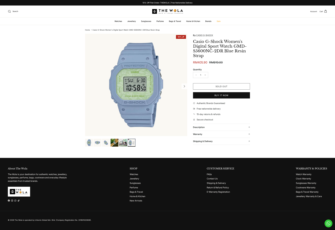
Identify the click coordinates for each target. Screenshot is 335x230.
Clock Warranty (303, 178)
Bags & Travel (175, 21)
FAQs (209, 174)
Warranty (197, 134)
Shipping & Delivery (203, 141)
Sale (218, 21)
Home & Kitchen (193, 21)
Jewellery (131, 21)
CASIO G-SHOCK (204, 35)
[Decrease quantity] (195, 75)
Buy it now (221, 95)
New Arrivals (136, 200)
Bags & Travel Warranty (307, 192)
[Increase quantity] (205, 75)
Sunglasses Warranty (306, 183)
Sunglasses (146, 21)
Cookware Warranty (306, 187)
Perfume (160, 21)
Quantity (197, 69)
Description (199, 127)
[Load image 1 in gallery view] (136, 85)
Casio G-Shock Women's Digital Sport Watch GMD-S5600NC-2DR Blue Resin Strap (126, 30)
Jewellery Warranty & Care (309, 196)
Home (87, 30)
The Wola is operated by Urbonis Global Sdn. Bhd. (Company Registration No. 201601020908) (53, 220)
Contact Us (212, 178)
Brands (208, 21)
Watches (118, 21)
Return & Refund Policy (218, 187)
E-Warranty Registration (218, 192)
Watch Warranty (303, 174)
